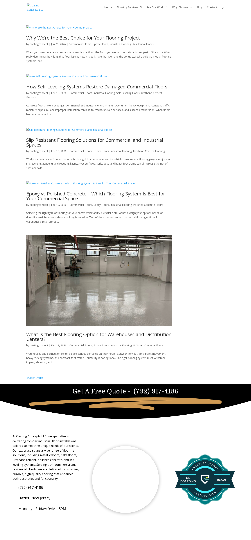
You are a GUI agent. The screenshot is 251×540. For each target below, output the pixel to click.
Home (108, 7)
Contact (212, 7)
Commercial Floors (80, 44)
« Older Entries (35, 377)
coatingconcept (39, 44)
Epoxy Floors (100, 44)
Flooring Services (127, 7)
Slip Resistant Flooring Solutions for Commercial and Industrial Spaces (94, 142)
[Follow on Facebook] (14, 520)
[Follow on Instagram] (22, 520)
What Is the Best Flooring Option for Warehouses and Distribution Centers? (99, 336)
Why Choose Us (182, 7)
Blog (199, 7)
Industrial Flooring (120, 44)
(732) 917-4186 (30, 487)
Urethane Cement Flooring (149, 151)
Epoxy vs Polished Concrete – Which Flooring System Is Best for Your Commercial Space (95, 196)
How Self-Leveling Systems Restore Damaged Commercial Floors (96, 86)
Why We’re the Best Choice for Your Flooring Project (83, 37)
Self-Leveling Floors (128, 93)
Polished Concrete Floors (148, 204)
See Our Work (155, 7)
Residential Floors (143, 44)
